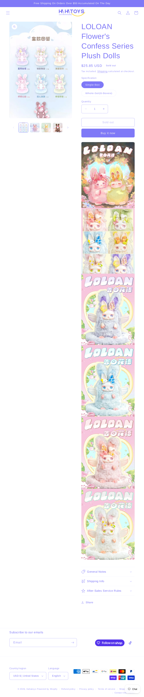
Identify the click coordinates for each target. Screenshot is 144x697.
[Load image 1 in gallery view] (23, 127)
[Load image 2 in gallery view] (35, 127)
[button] (8, 13)
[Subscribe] (72, 642)
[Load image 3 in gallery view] (46, 127)
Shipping (102, 71)
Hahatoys (31, 689)
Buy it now (108, 133)
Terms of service (106, 689)
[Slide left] (13, 127)
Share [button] (89, 602)
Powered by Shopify (47, 689)
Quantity (86, 101)
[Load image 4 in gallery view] (57, 127)
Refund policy (68, 689)
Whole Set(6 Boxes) (100, 94)
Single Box (94, 85)
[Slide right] (68, 127)
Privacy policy (86, 689)
